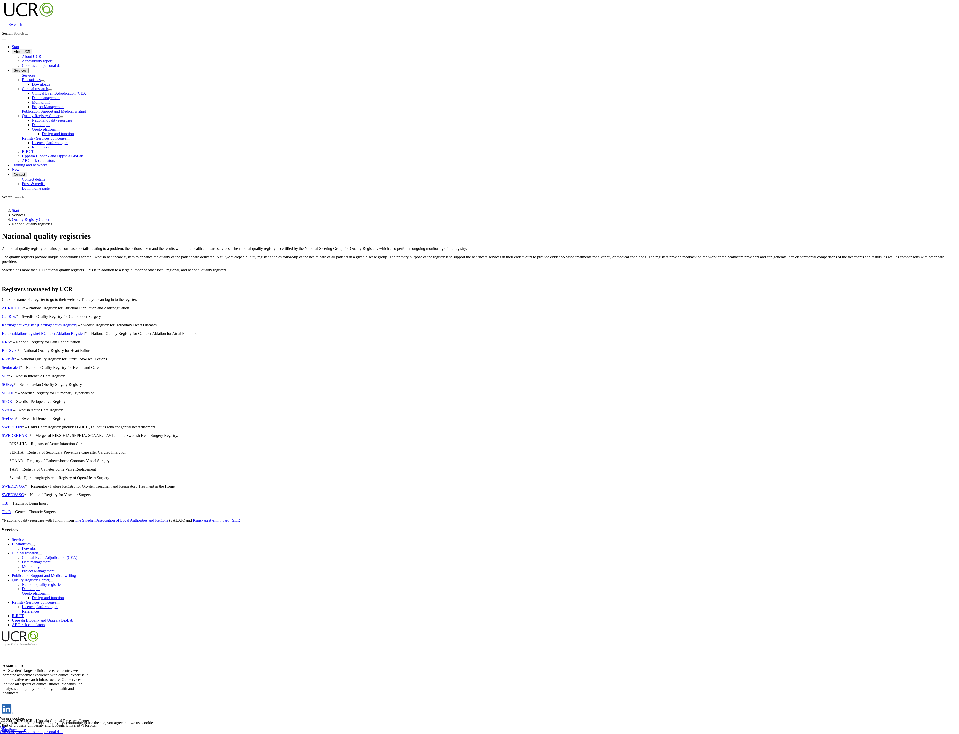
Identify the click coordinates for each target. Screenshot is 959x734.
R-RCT (28, 151)
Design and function (58, 134)
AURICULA (12, 308)
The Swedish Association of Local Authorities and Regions (121, 520)
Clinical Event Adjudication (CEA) (59, 93)
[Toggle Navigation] (4, 39)
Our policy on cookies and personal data (31, 732)
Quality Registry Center (40, 116)
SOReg (8, 384)
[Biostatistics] (43, 81)
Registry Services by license (44, 138)
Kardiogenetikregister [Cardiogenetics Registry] (39, 325)
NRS (6, 342)
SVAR (7, 410)
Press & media (33, 184)
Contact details (33, 179)
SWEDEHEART (15, 435)
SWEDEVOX (13, 486)
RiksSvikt (9, 350)
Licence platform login (50, 143)
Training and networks (29, 165)
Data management (46, 98)
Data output (41, 125)
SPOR (7, 401)
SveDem (9, 418)
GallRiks (9, 316)
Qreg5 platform (44, 129)
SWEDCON (12, 427)
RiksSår (8, 359)
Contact (19, 174)
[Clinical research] (50, 90)
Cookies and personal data (42, 65)
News (16, 169)
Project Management (48, 107)
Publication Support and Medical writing (54, 111)
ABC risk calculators (38, 160)
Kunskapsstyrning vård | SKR (216, 520)
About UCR (22, 52)
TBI (5, 503)
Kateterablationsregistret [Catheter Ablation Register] (43, 333)
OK (3, 727)
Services (20, 70)
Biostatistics (31, 80)
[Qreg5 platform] (58, 130)
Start (15, 47)
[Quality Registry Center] (61, 117)
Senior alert (11, 367)
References (40, 147)
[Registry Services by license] (68, 139)
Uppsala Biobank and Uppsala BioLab (52, 156)
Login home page (36, 188)
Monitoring (41, 102)
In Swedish (13, 24)
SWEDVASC (13, 495)
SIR (5, 376)
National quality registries (52, 120)
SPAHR (8, 393)
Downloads (41, 84)
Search (7, 33)
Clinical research (35, 89)
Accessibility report (37, 61)
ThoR (6, 512)
